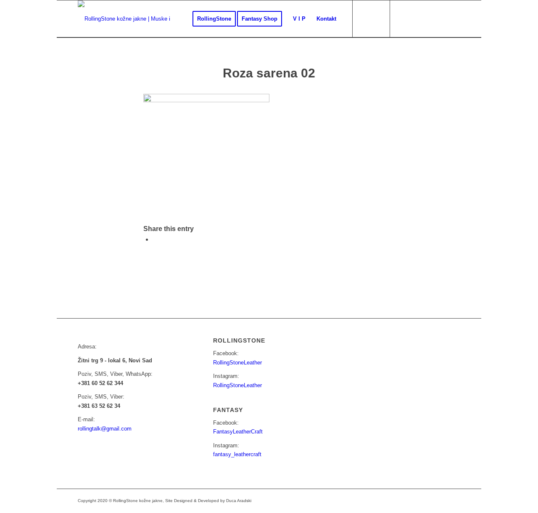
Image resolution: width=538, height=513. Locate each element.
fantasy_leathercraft (237, 454)
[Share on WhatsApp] (155, 239)
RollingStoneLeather (237, 362)
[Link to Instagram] (416, 18)
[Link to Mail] (428, 18)
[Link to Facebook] (403, 18)
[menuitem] (214, 18)
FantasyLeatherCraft (238, 431)
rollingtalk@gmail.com (105, 428)
